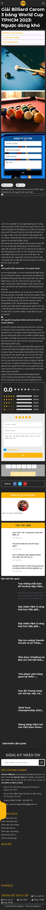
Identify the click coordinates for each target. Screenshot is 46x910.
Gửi (23, 173)
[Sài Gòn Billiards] (23, 3)
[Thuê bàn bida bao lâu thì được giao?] (6, 547)
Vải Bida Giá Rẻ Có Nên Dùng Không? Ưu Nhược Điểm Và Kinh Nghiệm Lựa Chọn (28, 568)
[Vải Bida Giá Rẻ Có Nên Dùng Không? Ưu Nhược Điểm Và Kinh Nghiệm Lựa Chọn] (6, 569)
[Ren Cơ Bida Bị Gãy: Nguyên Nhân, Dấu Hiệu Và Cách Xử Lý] (6, 558)
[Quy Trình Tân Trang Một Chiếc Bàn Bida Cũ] (6, 535)
